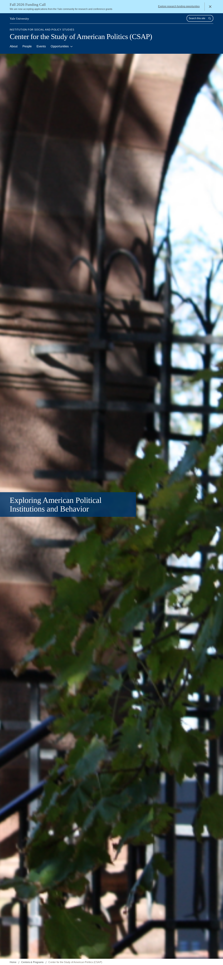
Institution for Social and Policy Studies (42, 30)
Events (41, 46)
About (14, 46)
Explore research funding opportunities (179, 6)
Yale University (19, 18)
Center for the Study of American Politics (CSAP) (81, 36)
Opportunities (60, 46)
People (27, 46)
